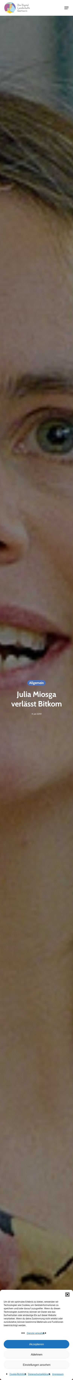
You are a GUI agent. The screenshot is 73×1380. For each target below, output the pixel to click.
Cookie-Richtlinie (18, 1374)
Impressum (58, 1374)
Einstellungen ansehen (36, 1364)
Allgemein (36, 683)
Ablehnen (36, 1354)
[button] (67, 1294)
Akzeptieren (36, 1344)
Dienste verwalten (36, 1333)
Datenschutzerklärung (39, 1374)
